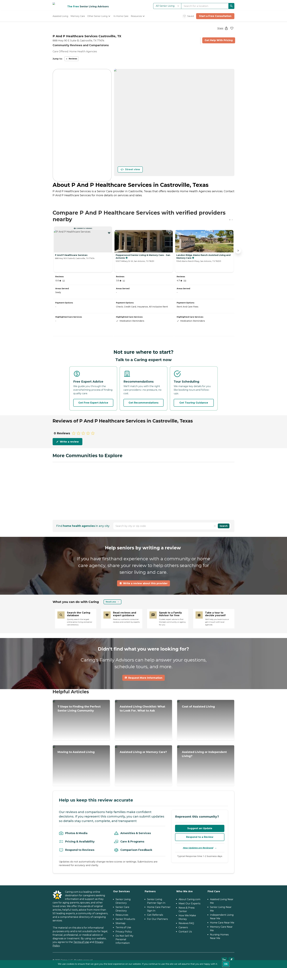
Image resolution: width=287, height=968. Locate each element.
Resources (122, 914)
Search (224, 526)
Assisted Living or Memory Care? (143, 752)
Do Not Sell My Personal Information (124, 939)
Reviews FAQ (186, 923)
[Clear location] (215, 526)
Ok (226, 964)
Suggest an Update (199, 828)
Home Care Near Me (222, 922)
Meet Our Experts (189, 903)
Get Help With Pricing (219, 40)
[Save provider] (231, 28)
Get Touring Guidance (193, 402)
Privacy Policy (124, 931)
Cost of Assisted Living (198, 706)
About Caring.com (189, 899)
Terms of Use (81, 942)
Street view (132, 169)
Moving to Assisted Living (76, 752)
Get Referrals (155, 914)
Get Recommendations (143, 402)
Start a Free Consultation (215, 16)
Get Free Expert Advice (93, 402)
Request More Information (145, 677)
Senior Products (125, 919)
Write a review (69, 441)
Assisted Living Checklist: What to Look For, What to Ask (142, 708)
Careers (183, 927)
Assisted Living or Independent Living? (204, 754)
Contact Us (185, 931)
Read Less (111, 602)
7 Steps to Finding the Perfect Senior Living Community (79, 708)
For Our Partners (157, 919)
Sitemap (120, 923)
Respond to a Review (199, 837)
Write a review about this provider (145, 583)
